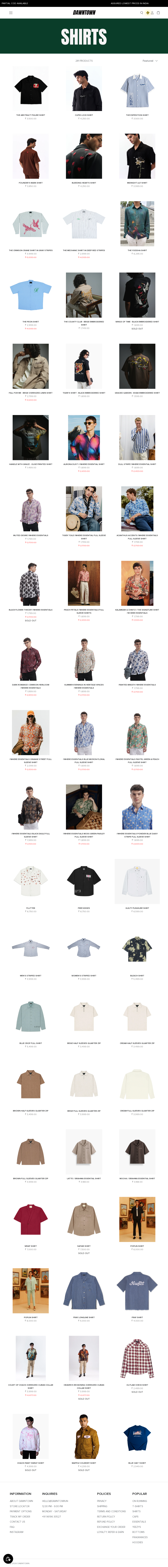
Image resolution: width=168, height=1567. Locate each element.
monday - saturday (54, 1511)
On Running (139, 1501)
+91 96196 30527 (51, 1516)
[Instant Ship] (148, 13)
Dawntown (23, 1563)
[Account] (152, 12)
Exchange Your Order (111, 1527)
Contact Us (17, 1521)
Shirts (136, 1511)
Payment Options (21, 1511)
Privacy (101, 1501)
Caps (135, 1516)
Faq (12, 1527)
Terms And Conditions (111, 1511)
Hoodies (137, 1542)
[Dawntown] (84, 12)
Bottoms (138, 1532)
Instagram (16, 1532)
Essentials (139, 1521)
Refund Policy (106, 1521)
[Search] (141, 12)
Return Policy (106, 1516)
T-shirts (137, 1506)
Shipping (102, 1506)
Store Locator (20, 1506)
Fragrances (140, 1537)
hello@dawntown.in (55, 1501)
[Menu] (10, 12)
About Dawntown (21, 1501)
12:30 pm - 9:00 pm (52, 1506)
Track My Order (20, 1516)
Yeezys (136, 1527)
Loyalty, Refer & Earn (110, 1532)
